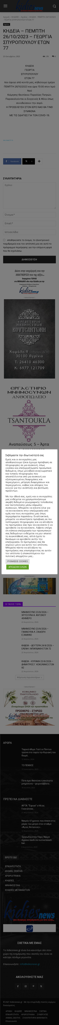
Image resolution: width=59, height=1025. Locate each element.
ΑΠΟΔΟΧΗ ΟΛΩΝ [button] (17, 567)
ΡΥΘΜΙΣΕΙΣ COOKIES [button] (17, 561)
